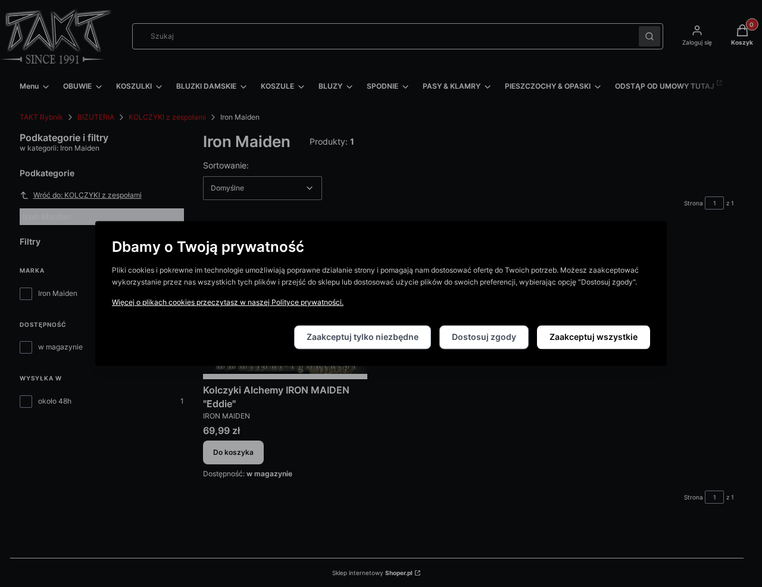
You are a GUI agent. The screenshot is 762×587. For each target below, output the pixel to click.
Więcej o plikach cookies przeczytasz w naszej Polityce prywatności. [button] (227, 302)
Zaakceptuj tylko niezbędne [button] (363, 337)
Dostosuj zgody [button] (484, 337)
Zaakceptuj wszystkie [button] (593, 337)
